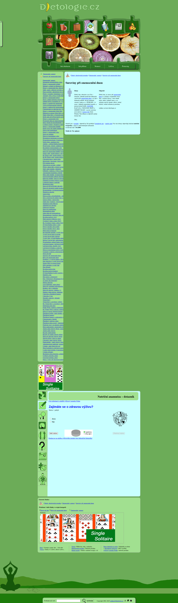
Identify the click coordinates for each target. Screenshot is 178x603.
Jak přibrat (82, 66)
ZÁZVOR (90, 106)
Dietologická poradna (78, 548)
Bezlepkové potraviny (111, 548)
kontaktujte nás (99, 124)
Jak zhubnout (65, 66)
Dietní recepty (76, 550)
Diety (41, 548)
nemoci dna (86, 112)
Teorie (73, 547)
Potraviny (125, 66)
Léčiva (111, 66)
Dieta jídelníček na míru (111, 547)
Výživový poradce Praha (111, 550)
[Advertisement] (104, 131)
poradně (76, 124)
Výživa (42, 549)
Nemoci (97, 66)
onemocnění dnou (86, 98)
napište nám (108, 124)
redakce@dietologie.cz (116, 601)
